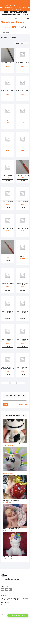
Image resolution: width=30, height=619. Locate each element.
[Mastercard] (2, 590)
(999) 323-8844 (5, 18)
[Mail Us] (1, 604)
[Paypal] (10, 590)
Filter (5, 404)
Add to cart (7, 69)
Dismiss (18, 9)
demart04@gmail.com (16, 18)
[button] (17, 615)
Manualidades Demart (12, 22)
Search (14, 27)
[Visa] (6, 590)
